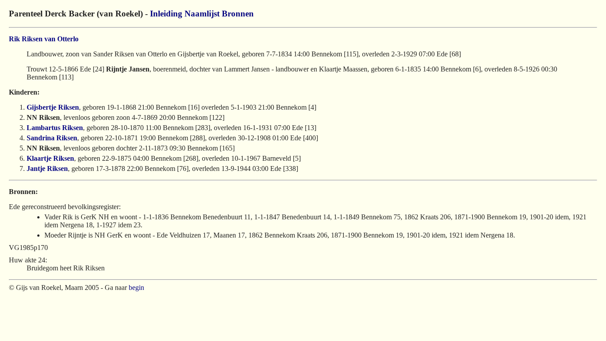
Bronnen (238, 13)
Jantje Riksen (47, 168)
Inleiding (166, 13)
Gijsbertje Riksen (53, 107)
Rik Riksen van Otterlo (44, 39)
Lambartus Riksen (55, 127)
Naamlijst (202, 13)
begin (136, 287)
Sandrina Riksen (52, 138)
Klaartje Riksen (50, 158)
